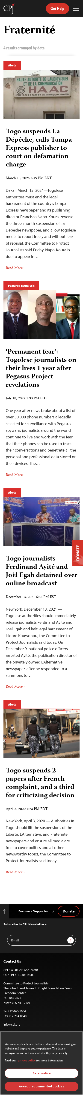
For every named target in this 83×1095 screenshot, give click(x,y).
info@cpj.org (12, 1024)
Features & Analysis (21, 285)
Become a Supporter (33, 911)
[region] (41, 1063)
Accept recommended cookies (41, 1086)
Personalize (41, 1073)
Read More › (15, 268)
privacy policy (27, 1060)
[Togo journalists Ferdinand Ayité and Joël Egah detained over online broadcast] (41, 521)
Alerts (12, 65)
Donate (68, 911)
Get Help (57, 8)
